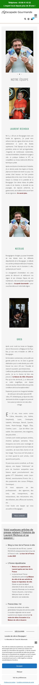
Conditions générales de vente (25, 682)
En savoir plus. (22, 193)
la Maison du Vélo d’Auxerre (23, 377)
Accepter (19, 666)
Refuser (19, 672)
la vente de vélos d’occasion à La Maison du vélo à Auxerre (20, 617)
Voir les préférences (19, 677)
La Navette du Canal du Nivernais (16, 639)
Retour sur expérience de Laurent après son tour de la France (22, 569)
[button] (36, 643)
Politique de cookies (9, 682)
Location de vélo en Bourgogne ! (15, 636)
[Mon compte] (29, 19)
